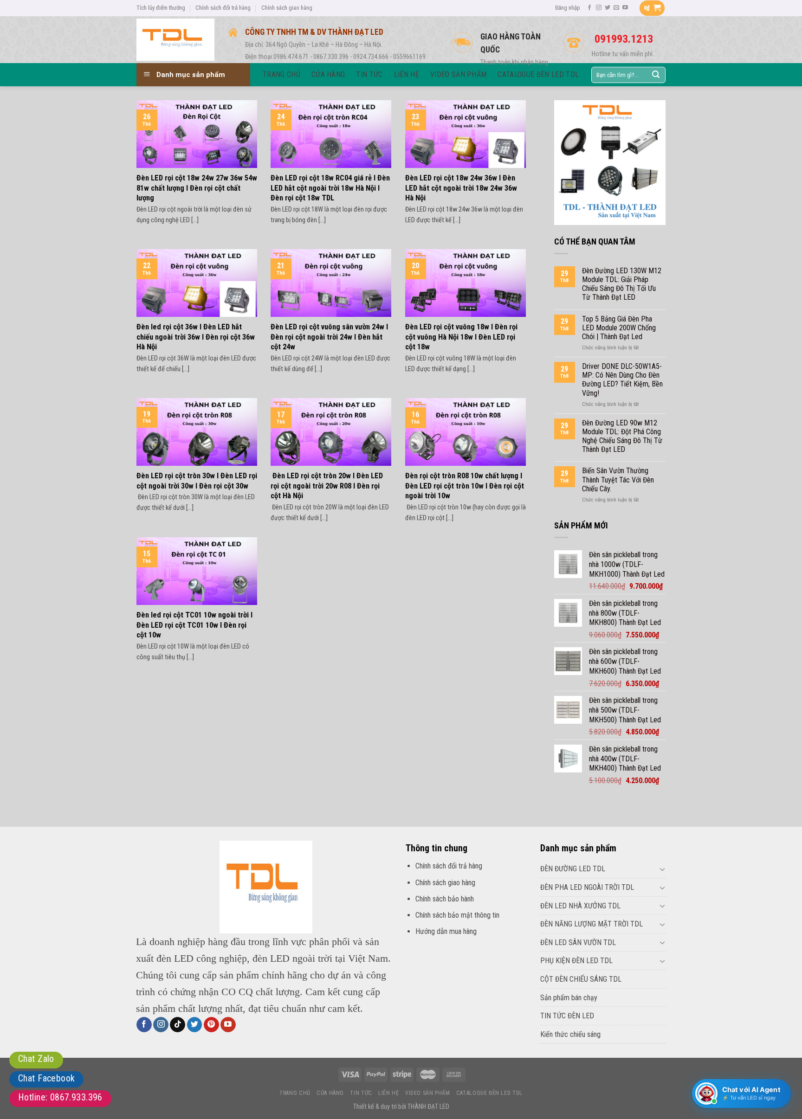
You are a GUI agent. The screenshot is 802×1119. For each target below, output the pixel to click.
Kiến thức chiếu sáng (570, 1034)
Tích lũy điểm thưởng (160, 7)
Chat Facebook (46, 1078)
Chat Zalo (36, 1058)
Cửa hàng (330, 1093)
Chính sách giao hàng (286, 7)
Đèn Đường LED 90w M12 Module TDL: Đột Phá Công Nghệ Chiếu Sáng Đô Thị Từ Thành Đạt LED (622, 436)
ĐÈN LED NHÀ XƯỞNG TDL (580, 905)
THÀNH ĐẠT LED (428, 1107)
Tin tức (361, 1093)
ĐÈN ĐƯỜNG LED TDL (572, 868)
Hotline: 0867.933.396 (60, 1097)
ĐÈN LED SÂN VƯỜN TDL (578, 942)
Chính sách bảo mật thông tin (457, 915)
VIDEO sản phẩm (427, 1093)
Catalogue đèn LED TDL (489, 1093)
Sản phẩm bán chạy (568, 997)
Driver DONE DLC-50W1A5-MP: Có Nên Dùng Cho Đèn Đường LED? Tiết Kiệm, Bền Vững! (622, 380)
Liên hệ (388, 1093)
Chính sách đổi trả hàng (223, 7)
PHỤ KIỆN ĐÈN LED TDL (576, 960)
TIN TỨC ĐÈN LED (567, 1015)
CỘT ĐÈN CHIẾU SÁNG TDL (580, 979)
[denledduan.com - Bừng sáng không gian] (175, 39)
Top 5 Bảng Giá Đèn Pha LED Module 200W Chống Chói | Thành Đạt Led (619, 328)
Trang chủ (294, 1093)
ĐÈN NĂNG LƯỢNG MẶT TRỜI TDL (591, 924)
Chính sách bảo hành (444, 898)
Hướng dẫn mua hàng (446, 931)
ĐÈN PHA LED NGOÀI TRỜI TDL (587, 887)
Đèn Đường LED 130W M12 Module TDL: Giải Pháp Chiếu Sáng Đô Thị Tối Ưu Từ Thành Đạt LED (621, 284)
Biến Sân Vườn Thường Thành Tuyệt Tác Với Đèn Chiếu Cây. (618, 479)
